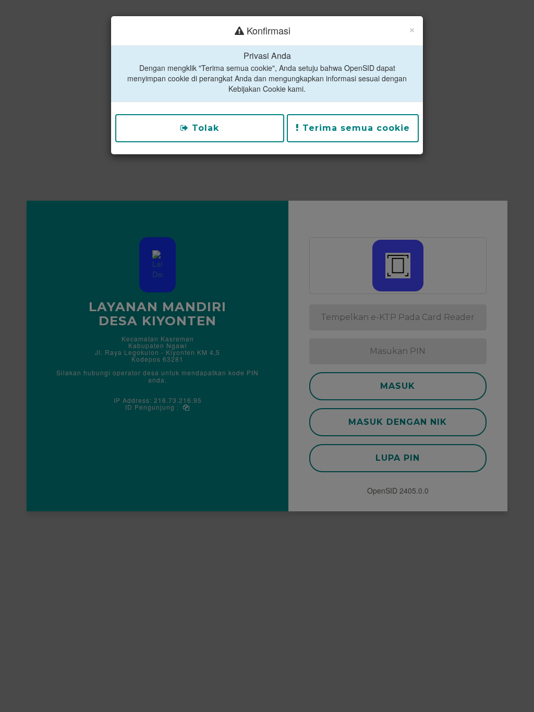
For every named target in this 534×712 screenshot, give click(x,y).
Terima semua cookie (354, 128)
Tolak (204, 128)
